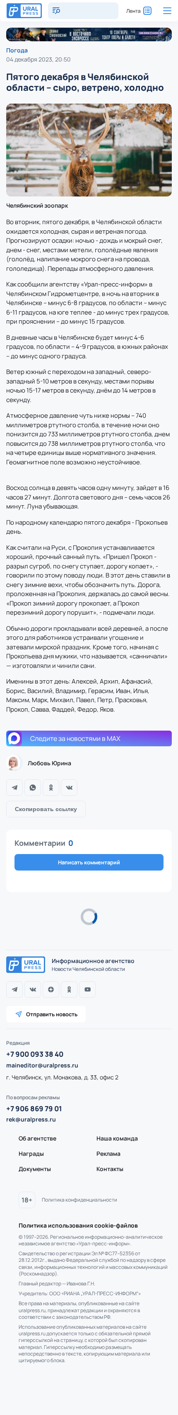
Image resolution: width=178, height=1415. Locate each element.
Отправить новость (51, 1014)
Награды (31, 1153)
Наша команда (117, 1138)
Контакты (109, 1169)
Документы (35, 1169)
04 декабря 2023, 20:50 (38, 59)
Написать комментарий (89, 862)
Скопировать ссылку (46, 809)
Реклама (108, 1153)
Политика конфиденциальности (79, 1199)
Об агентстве (37, 1138)
